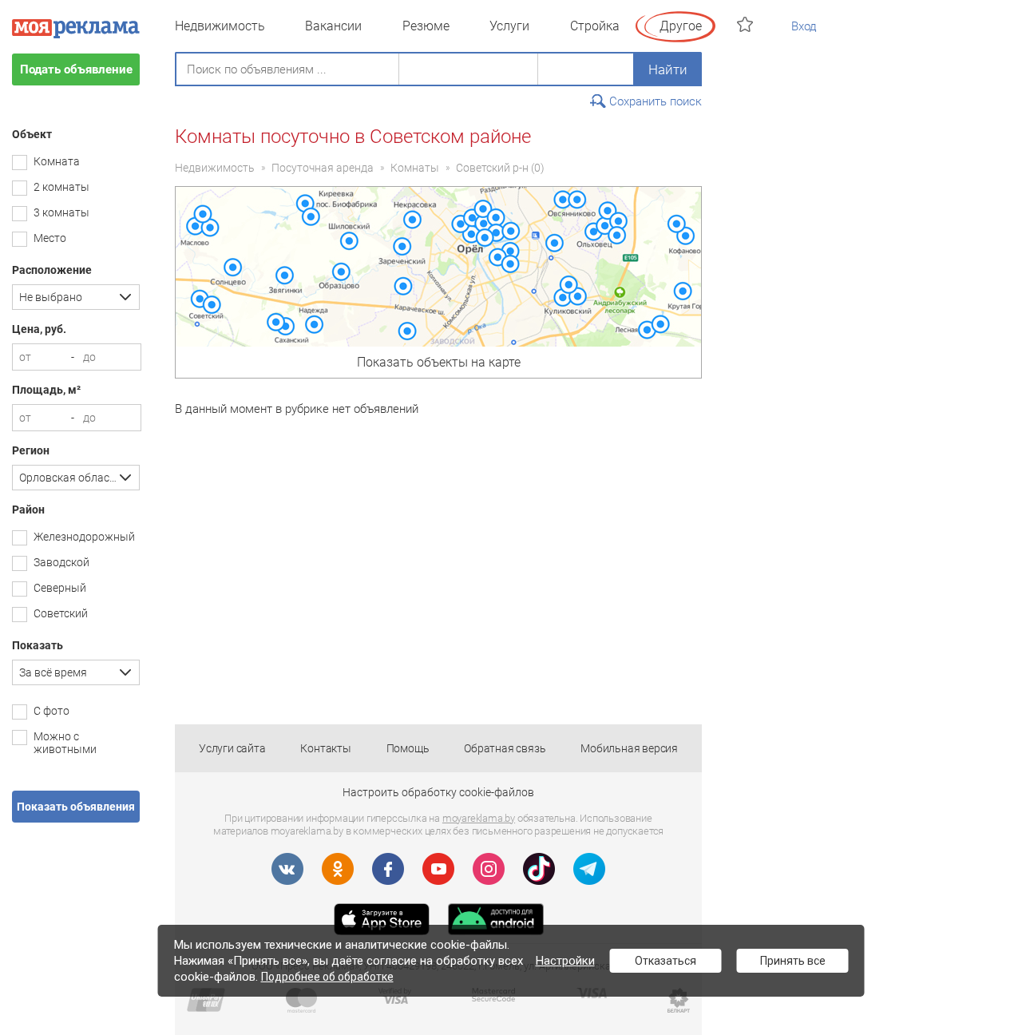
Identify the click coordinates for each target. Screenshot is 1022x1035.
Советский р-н (492, 167)
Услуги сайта (232, 748)
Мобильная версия (629, 748)
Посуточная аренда (322, 167)
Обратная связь (504, 748)
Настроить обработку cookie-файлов (438, 792)
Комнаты (414, 167)
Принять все (793, 960)
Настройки (565, 961)
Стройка (595, 26)
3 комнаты (61, 212)
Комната (57, 161)
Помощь (408, 748)
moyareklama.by (478, 818)
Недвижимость (220, 26)
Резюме (426, 26)
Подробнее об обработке (327, 976)
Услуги (509, 26)
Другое (681, 26)
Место (50, 238)
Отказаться (665, 960)
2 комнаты (61, 186)
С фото (51, 710)
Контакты (325, 748)
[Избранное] (747, 24)
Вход (804, 26)
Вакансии (333, 26)
